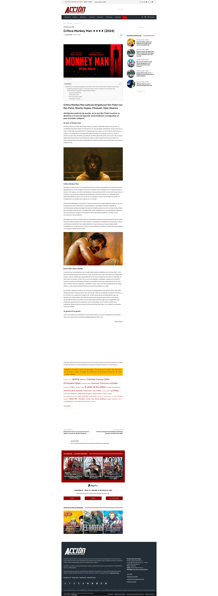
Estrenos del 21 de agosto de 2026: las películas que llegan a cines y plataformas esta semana (93, 529)
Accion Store (75, 577)
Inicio (65, 23)
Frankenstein (87, 391)
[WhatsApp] (150, 2)
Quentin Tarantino (107, 396)
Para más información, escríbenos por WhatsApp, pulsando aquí (93, 493)
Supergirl (109, 399)
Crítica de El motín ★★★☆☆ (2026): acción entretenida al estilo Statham (145, 74)
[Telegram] (146, 2)
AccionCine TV (67, 577)
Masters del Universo (85, 393)
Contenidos (73, 474)
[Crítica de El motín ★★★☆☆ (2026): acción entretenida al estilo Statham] (131, 73)
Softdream (74, 594)
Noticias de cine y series (73, 526)
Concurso (95, 383)
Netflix (79, 396)
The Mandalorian (68, 401)
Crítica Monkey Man (74, 94)
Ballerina (83, 379)
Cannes (91, 379)
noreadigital (67, 406)
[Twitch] (101, 583)
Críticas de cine (77, 23)
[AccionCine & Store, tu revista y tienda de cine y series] (75, 9)
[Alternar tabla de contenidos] (119, 84)
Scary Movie (114, 396)
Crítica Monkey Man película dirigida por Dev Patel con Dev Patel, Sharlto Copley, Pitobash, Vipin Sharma (92, 86)
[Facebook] (140, 2)
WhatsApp (90, 369)
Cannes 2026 (102, 379)
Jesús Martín (68, 34)
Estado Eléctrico (116, 387)
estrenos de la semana (73, 391)
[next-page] (67, 537)
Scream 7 (66, 399)
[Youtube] (152, 2)
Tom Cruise (86, 401)
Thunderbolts (78, 401)
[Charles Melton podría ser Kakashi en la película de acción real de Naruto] (73, 522)
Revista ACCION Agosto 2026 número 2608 (73, 477)
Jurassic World (106, 390)
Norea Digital (83, 577)
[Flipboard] (92, 583)
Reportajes (69, 23)
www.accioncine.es (112, 364)
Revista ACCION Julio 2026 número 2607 (93, 477)
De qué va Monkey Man (75, 92)
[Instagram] (142, 2)
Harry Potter (97, 391)
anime (75, 379)
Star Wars (82, 399)
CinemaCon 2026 (85, 383)
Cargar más (140, 91)
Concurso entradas (109, 383)
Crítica (72, 387)
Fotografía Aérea (91, 577)
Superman (114, 399)
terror (119, 399)
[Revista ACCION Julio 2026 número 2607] (93, 468)
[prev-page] (65, 537)
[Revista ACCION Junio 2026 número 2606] (113, 468)
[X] (148, 2)
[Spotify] (106, 583)
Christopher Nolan (72, 383)
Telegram (98, 369)
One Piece (85, 396)
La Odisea (114, 390)
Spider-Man (73, 399)
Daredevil (78, 387)
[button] (142, 17)
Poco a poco (100, 396)
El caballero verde (106, 221)
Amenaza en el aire (68, 379)
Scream (120, 396)
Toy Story (93, 401)
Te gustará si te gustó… (75, 98)
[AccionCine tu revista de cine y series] (109, 551)
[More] (108, 40)
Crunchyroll (66, 387)
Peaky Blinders (93, 396)
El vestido (108, 387)
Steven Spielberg (100, 399)
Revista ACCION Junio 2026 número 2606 (113, 477)
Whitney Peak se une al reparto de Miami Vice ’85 (144, 84)
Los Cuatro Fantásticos (70, 393)
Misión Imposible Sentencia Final (70, 396)
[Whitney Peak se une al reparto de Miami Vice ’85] (131, 84)
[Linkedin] (144, 2)
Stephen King (90, 399)
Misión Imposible (107, 393)
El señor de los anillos (95, 387)
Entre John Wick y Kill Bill (75, 96)
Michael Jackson (97, 393)
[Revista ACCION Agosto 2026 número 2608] (73, 468)
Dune (82, 387)
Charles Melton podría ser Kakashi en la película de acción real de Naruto (73, 530)
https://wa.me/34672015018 (140, 569)
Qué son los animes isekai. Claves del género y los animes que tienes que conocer (113, 529)
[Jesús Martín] (67, 442)
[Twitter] (74, 583)
